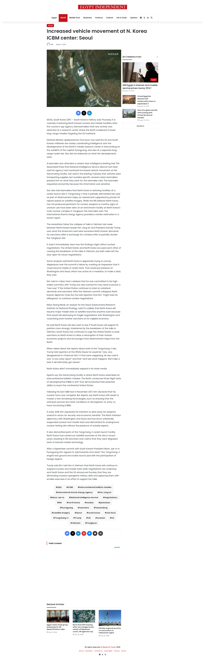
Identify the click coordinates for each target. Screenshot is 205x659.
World (63, 17)
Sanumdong (101, 507)
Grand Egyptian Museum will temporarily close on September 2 (146, 100)
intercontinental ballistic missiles (95, 487)
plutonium (105, 502)
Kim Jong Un (105, 492)
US (113, 518)
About (81, 651)
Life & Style (121, 17)
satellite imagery (61, 512)
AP (52, 44)
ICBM (70, 487)
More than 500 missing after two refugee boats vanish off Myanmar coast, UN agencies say (83, 628)
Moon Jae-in (58, 497)
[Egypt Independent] (102, 7)
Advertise (89, 651)
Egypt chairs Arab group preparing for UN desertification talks (57, 627)
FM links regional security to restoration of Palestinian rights (110, 630)
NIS (60, 502)
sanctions (84, 507)
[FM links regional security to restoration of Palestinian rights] (110, 618)
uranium (101, 518)
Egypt (54, 17)
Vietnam (76, 523)
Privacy (117, 651)
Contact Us (98, 651)
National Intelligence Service (84, 497)
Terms (123, 651)
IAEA (60, 487)
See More (140, 126)
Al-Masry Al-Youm (108, 647)
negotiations (111, 497)
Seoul (79, 512)
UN (89, 518)
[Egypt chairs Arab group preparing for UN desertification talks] (58, 616)
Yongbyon (92, 523)
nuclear (90, 502)
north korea (74, 502)
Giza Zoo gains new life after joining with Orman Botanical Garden (147, 114)
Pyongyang (67, 507)
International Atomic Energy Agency (75, 492)
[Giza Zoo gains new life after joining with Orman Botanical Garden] (129, 113)
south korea (94, 512)
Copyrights (108, 651)
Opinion (133, 17)
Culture (109, 17)
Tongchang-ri (61, 518)
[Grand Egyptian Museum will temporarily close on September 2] (129, 99)
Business (87, 17)
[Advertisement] (84, 574)
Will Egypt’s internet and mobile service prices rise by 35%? (140, 87)
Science (99, 17)
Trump (78, 518)
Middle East (74, 17)
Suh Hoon (111, 512)
